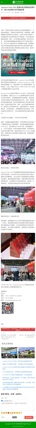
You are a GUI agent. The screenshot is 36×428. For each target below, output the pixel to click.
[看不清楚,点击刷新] (14, 417)
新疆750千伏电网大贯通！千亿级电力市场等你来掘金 (18, 364)
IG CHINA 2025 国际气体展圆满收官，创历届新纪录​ (17, 375)
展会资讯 (17, 12)
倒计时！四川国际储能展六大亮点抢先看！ (27, 336)
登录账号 (10, 401)
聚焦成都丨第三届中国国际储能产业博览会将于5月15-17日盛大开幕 (8, 337)
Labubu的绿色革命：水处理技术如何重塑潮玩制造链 (17, 372)
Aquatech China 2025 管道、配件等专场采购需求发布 (17, 361)
